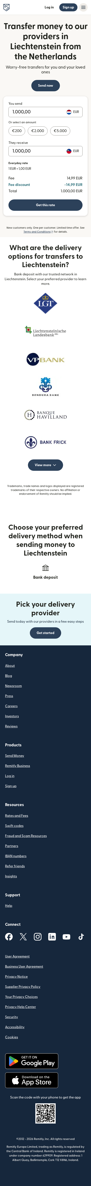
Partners (11, 846)
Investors (12, 716)
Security (11, 1017)
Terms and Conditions (38, 232)
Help (8, 905)
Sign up (68, 7)
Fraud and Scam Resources (26, 836)
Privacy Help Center (20, 1007)
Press (9, 696)
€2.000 (37, 131)
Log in (49, 7)
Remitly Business (17, 766)
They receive (18, 143)
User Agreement (17, 956)
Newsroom (13, 686)
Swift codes (14, 826)
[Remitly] (6, 7)
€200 (17, 131)
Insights (11, 876)
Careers (11, 706)
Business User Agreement (24, 966)
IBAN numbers (15, 856)
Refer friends (15, 866)
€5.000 (60, 131)
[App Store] (31, 1080)
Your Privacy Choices (21, 997)
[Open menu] (83, 7)
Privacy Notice (16, 976)
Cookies (11, 1037)
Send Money (14, 756)
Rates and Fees (16, 815)
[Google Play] (31, 1061)
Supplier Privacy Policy (22, 986)
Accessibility (15, 1027)
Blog (8, 676)
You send (15, 103)
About (10, 665)
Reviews (11, 726)
